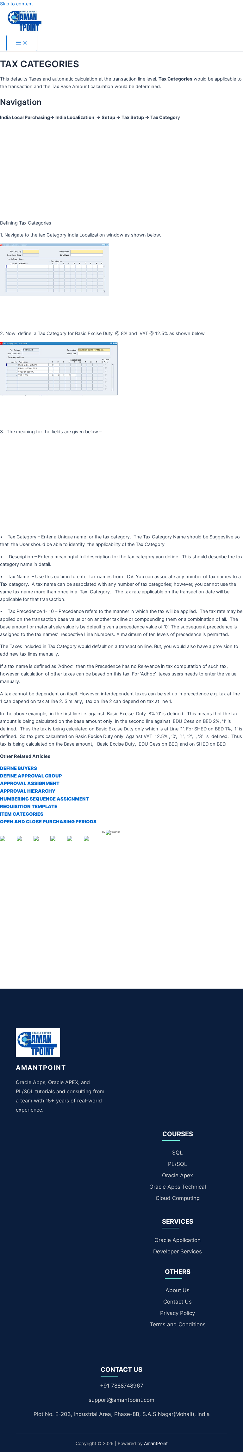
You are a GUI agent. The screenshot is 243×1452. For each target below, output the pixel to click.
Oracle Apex (177, 1175)
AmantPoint (156, 1443)
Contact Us (177, 1302)
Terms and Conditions (178, 1324)
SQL (177, 1152)
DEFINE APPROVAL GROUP (31, 776)
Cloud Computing (178, 1198)
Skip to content (16, 4)
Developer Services (177, 1251)
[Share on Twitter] (24, 843)
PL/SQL (177, 1164)
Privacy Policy (177, 1313)
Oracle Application (177, 1240)
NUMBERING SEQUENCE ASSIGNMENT (44, 799)
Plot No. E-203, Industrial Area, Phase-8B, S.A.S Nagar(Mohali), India (122, 1414)
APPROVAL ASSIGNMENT (29, 783)
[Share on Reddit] (41, 843)
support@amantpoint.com (121, 1400)
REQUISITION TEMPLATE (28, 806)
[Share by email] (91, 843)
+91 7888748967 (121, 1386)
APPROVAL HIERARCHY (27, 791)
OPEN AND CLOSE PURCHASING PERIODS (48, 822)
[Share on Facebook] (7, 843)
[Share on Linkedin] (74, 843)
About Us (177, 1290)
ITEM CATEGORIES (21, 814)
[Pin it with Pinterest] (57, 843)
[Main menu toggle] (21, 43)
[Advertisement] (121, 170)
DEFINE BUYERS (18, 768)
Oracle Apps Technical (177, 1187)
